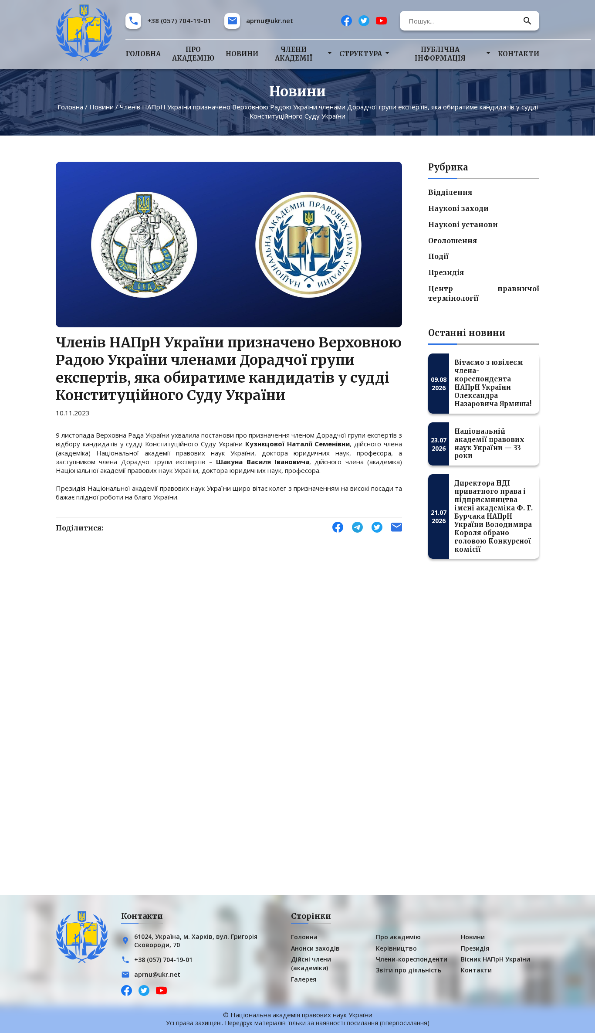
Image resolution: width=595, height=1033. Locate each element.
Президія (446, 272)
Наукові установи (463, 224)
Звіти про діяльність (408, 970)
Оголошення (452, 240)
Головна (143, 54)
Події (438, 256)
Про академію (193, 53)
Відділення (450, 192)
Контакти (518, 54)
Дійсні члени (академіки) (311, 963)
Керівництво (396, 948)
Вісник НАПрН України (495, 959)
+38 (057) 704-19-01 (179, 20)
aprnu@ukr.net (269, 20)
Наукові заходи (458, 208)
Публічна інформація (440, 53)
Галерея (303, 979)
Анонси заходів (315, 948)
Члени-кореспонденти (411, 959)
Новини (242, 54)
